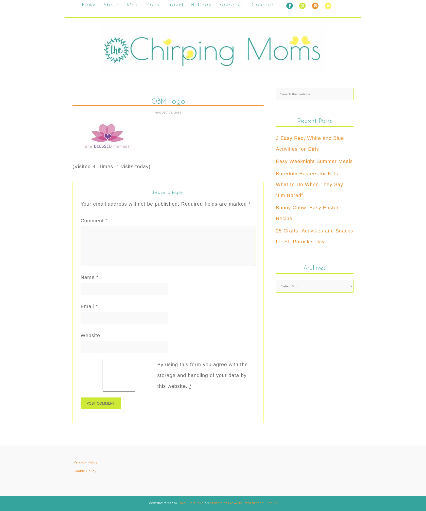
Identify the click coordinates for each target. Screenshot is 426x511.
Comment (94, 220)
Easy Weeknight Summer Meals (314, 161)
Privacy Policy (86, 462)
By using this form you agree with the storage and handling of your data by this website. (202, 375)
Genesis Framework (226, 503)
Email (89, 306)
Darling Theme (192, 503)
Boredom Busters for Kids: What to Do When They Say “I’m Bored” (309, 184)
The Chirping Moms (213, 49)
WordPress (254, 503)
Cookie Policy (85, 471)
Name (90, 277)
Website (90, 335)
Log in (272, 503)
